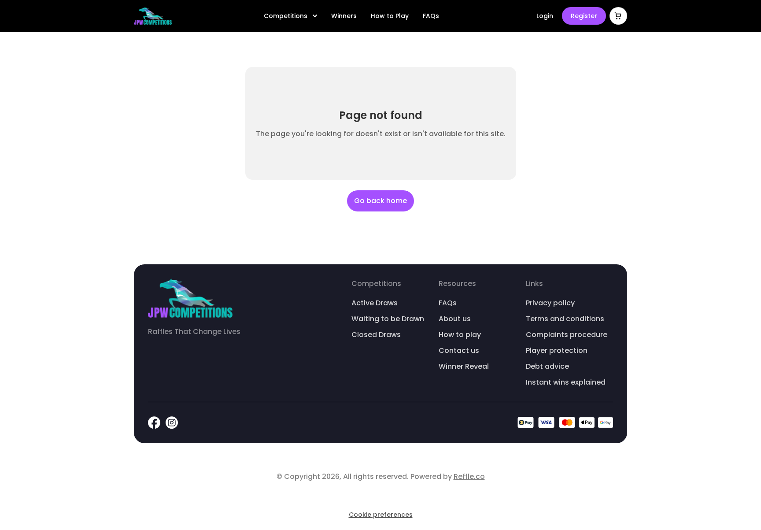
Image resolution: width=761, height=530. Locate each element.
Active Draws (374, 303)
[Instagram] (172, 422)
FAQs (431, 15)
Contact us (459, 350)
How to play (460, 335)
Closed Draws (376, 335)
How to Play (390, 15)
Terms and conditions (565, 319)
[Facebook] (154, 422)
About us (455, 319)
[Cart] (618, 16)
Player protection (556, 350)
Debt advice (547, 366)
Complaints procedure (566, 335)
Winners (344, 15)
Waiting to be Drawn (387, 319)
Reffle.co (469, 476)
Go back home (380, 201)
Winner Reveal (464, 366)
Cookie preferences (381, 514)
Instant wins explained (566, 382)
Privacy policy (550, 303)
